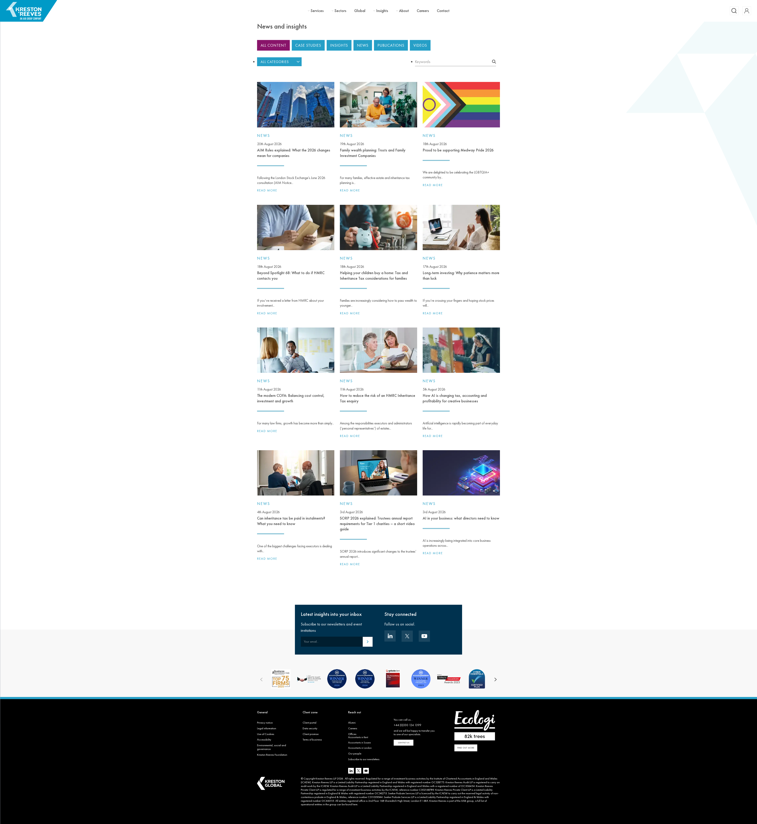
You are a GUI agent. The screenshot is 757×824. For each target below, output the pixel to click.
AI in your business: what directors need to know (461, 515)
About (404, 10)
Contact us (403, 742)
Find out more (465, 747)
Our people (354, 753)
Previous (261, 679)
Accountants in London (360, 748)
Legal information (266, 728)
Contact (443, 10)
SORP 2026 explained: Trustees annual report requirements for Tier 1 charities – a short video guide (377, 521)
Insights (382, 10)
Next (495, 679)
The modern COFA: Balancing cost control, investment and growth (290, 395)
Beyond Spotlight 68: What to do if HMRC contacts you (290, 272)
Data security (310, 728)
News (362, 45)
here (354, 804)
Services (317, 10)
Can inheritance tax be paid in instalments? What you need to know (291, 518)
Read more (267, 190)
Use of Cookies (265, 734)
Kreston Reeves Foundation (272, 754)
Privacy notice (265, 722)
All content (273, 45)
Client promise (311, 734)
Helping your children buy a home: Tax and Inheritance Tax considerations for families (374, 272)
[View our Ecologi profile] (474, 725)
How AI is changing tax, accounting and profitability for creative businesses (455, 395)
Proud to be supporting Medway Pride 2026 (458, 147)
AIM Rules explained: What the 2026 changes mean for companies (293, 150)
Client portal (309, 722)
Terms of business (312, 739)
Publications (391, 45)
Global (359, 10)
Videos (420, 45)
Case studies (308, 45)
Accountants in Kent (358, 737)
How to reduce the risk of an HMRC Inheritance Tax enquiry (377, 395)
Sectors (340, 10)
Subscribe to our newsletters (363, 759)
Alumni (352, 722)
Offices (352, 734)
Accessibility (264, 739)
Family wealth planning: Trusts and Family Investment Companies (373, 150)
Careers (423, 10)
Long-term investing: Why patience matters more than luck (461, 272)
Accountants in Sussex (359, 742)
